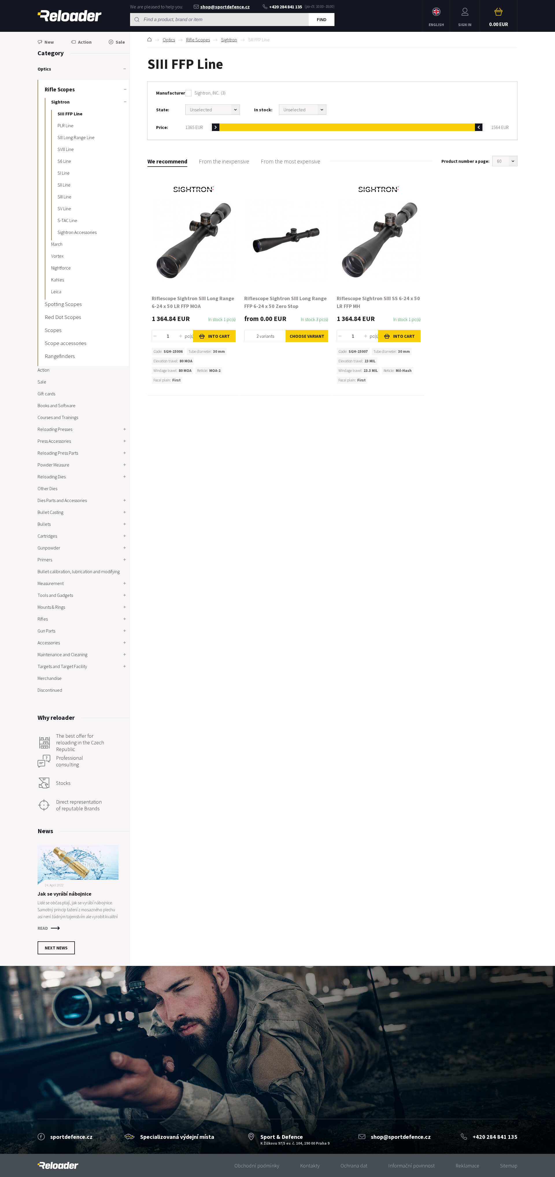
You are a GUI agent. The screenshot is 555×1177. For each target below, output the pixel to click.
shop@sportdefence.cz (225, 7)
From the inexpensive (224, 161)
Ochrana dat (354, 1165)
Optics (169, 40)
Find (321, 19)
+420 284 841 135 (285, 7)
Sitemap (508, 1165)
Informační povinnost (411, 1165)
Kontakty (310, 1165)
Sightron (229, 40)
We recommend (167, 161)
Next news (56, 948)
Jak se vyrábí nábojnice (64, 893)
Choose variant (307, 336)
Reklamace (467, 1165)
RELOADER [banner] (69, 16)
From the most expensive (290, 161)
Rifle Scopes (198, 40)
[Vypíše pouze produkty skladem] (302, 109)
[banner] (58, 1165)
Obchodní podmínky (256, 1165)
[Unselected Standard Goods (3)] (212, 109)
